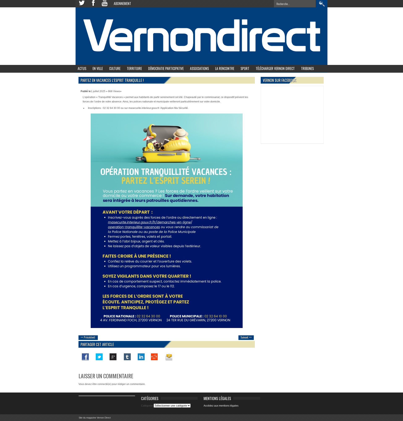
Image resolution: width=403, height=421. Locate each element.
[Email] (168, 356)
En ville (98, 68)
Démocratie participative (166, 68)
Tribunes (307, 68)
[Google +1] (113, 356)
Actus (82, 68)
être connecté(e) (101, 384)
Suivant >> (246, 337)
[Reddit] (154, 356)
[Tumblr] (127, 356)
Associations (199, 68)
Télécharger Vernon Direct (275, 68)
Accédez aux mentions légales (221, 405)
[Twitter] (99, 356)
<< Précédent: (88, 337)
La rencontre (224, 68)
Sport (245, 68)
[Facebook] (85, 356)
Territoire (134, 68)
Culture (114, 68)
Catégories (147, 405)
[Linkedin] (141, 356)
